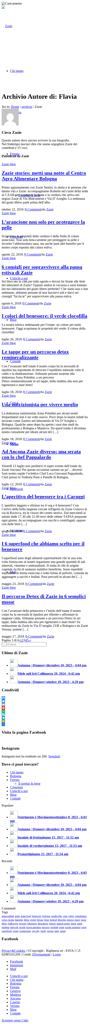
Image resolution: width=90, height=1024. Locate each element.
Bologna (15, 776)
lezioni (52, 923)
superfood (7, 931)
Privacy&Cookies (13, 950)
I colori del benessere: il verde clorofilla (44, 316)
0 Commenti (33, 209)
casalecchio (56, 916)
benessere (36, 916)
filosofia (62, 919)
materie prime (63, 923)
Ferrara (14, 780)
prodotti (54, 927)
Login (57, 954)
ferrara (40, 919)
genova (70, 919)
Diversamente (41, 954)
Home (15, 106)
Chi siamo (16, 772)
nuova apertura (33, 927)
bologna (46, 916)
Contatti (15, 798)
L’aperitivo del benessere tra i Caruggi (43, 496)
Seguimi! (54, 756)
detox (26, 919)
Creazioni (16, 787)
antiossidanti (8, 916)
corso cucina (8, 919)
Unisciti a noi (19, 791)
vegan (15, 931)
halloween (13, 923)
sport (83, 927)
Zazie (50, 209)
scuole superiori (73, 927)
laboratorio (43, 923)
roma (61, 927)
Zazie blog (9, 164)
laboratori (32, 923)
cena (65, 916)
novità (22, 927)
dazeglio (19, 919)
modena (5, 927)
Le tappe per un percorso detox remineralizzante (35, 354)
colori (71, 916)
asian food (26, 916)
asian (17, 916)
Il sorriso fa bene (29, 783)
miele (79, 923)
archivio (27, 106)
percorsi (46, 927)
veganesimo (25, 931)
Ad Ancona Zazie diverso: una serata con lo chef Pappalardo (41, 454)
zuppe (63, 931)
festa (46, 919)
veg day (36, 931)
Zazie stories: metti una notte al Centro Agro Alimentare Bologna (44, 175)
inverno (23, 923)
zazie (56, 931)
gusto (77, 919)
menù (73, 923)
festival (53, 919)
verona (50, 931)
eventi (33, 919)
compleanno (81, 916)
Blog (13, 794)
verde (43, 931)
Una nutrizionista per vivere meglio (40, 404)
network (14, 927)
